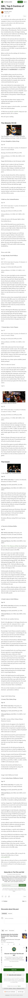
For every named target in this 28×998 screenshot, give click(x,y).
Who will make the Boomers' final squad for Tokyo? (10, 940)
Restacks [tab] (10, 913)
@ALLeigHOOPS (5, 857)
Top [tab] (2, 930)
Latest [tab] (6, 930)
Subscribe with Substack (15, 975)
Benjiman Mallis (10, 942)
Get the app (20, 991)
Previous (5, 901)
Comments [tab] (4, 913)
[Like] (2, 16)
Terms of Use (21, 979)
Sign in (25, 2)
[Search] (25, 930)
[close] (24, 948)
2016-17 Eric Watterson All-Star (11, 546)
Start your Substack (10, 991)
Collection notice (20, 988)
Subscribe (20, 2)
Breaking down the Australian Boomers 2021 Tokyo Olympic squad (9, 936)
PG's (13, 111)
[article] (14, 939)
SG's (17, 111)
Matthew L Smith (8, 11)
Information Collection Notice (18, 980)
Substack (7, 995)
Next (23, 901)
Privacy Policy (11, 979)
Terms (14, 988)
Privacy (10, 988)
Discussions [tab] (11, 930)
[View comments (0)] (5, 16)
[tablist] (7, 913)
